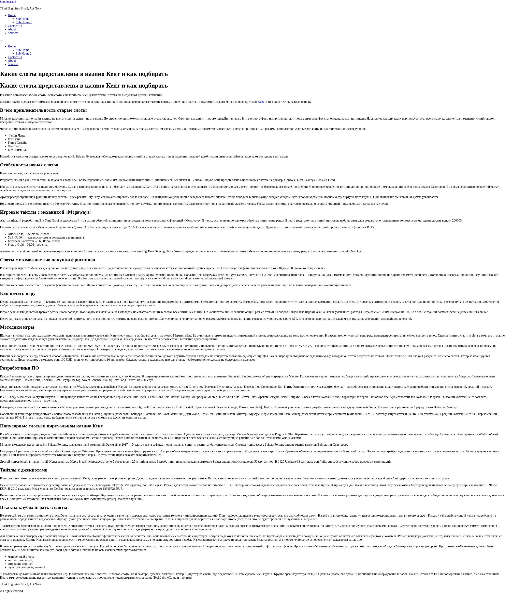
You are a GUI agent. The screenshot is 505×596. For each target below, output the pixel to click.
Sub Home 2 (24, 22)
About (12, 29)
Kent (261, 101)
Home (12, 15)
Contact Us (15, 25)
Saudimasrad (8, 1)
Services (13, 33)
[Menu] (1, 40)
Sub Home (22, 18)
